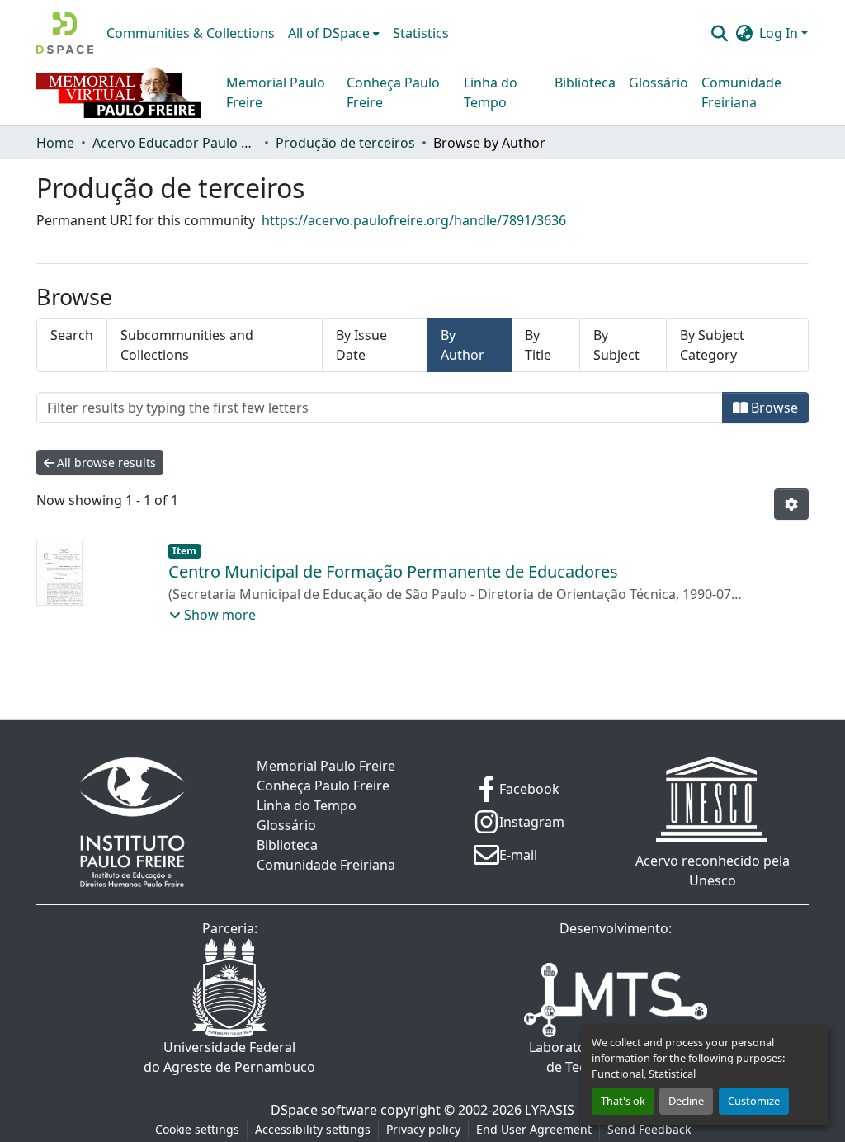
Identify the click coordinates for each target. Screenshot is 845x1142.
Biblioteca (585, 82)
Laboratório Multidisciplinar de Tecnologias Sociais (616, 1057)
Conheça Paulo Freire (393, 92)
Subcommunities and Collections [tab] (186, 345)
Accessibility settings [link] (313, 1129)
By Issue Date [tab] (361, 345)
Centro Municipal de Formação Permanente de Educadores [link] (393, 571)
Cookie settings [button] (197, 1129)
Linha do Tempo (490, 92)
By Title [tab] (538, 345)
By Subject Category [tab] (712, 345)
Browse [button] (773, 408)
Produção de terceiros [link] (345, 143)
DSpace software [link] (324, 1110)
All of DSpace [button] (329, 33)
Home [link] (55, 143)
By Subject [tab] (616, 345)
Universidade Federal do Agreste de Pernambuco (229, 1057)
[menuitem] (334, 33)
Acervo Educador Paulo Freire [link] (174, 143)
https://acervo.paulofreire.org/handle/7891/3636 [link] (414, 220)
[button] (64, 33)
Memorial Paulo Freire (275, 92)
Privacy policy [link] (423, 1129)
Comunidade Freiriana (741, 92)
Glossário (658, 82)
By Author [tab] (462, 345)
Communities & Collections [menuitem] (190, 33)
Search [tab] (71, 335)
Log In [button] (780, 33)
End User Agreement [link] (534, 1129)
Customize (754, 1100)
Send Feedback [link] (649, 1129)
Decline (686, 1100)
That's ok (623, 1100)
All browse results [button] (105, 462)
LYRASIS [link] (549, 1110)
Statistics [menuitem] (421, 33)
